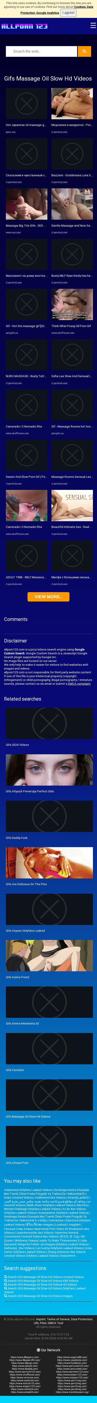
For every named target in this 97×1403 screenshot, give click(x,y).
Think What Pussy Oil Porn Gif (71, 326)
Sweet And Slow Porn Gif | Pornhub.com (32, 477)
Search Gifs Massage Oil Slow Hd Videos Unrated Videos (45, 1277)
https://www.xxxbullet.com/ (25, 1380)
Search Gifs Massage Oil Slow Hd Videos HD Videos (42, 1284)
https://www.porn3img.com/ (72, 1386)
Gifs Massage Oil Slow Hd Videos (28, 1116)
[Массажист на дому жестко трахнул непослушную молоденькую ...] (26, 269)
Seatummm (68, 1256)
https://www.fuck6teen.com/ (72, 1363)
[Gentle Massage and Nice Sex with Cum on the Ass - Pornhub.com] (72, 219)
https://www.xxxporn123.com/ (25, 1386)
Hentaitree (56, 1220)
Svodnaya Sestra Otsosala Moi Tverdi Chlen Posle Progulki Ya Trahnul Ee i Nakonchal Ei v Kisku (45, 1218)
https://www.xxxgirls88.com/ (72, 1357)
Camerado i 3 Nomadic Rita (24, 426)
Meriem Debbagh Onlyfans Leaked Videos (32, 1209)
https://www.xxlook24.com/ (25, 1392)
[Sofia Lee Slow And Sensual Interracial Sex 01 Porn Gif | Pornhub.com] (72, 369)
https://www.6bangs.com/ (24, 1363)
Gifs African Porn (17, 1163)
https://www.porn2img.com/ (72, 1383)
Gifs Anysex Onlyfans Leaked (25, 931)
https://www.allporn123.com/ (72, 1374)
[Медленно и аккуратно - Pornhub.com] (72, 118)
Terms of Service (58, 1319)
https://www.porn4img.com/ (72, 1389)
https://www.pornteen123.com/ (72, 1371)
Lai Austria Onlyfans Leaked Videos (59, 1248)
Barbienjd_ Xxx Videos (19, 1248)
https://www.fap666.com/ (25, 1368)
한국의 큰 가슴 (69, 1236)
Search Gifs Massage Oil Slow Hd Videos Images (40, 1296)
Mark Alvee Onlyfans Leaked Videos (51, 1205)
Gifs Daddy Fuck (17, 838)
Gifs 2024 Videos (17, 745)
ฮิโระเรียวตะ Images (39, 1225)
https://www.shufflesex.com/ (25, 1374)
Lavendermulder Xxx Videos (34, 1233)
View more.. (48, 596)
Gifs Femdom (15, 1070)
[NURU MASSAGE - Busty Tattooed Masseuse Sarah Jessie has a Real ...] (26, 369)
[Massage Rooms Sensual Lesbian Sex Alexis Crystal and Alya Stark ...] (72, 470)
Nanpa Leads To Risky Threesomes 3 (54, 1240)
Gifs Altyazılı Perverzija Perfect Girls (30, 791)
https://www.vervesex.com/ (24, 1377)
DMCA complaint (79, 684)
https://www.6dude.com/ (25, 1366)
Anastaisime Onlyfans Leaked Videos (63, 1213)
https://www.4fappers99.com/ (24, 1360)
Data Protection (81, 1319)
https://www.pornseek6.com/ (72, 1368)
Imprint (41, 1319)
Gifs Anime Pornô (17, 977)
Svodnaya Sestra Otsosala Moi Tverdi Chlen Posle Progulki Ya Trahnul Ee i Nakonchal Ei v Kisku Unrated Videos (46, 1193)
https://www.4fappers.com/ (25, 1357)
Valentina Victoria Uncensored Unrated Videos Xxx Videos (41, 1234)
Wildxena (21, 1240)
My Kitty (82, 1205)
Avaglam (74, 1225)
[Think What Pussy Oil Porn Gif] (72, 319)
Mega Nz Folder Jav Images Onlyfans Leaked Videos (53, 1244)
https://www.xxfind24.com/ (25, 1389)
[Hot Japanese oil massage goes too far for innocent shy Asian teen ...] (26, 118)
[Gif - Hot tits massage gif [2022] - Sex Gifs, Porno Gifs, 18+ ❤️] (26, 319)
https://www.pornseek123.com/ (72, 1366)
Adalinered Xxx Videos (50, 1197)
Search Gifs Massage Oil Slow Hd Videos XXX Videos (42, 1281)
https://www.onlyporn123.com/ (72, 1377)
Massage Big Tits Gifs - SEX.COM (28, 225)
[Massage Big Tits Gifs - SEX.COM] (26, 219)
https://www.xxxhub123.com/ (24, 1383)
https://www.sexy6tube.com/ (72, 1360)
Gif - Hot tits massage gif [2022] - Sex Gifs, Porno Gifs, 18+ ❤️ (47, 326)
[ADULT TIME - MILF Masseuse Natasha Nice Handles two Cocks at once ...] (26, 570)
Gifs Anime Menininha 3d (22, 1023)
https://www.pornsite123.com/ (25, 1371)
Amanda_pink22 (78, 1197)
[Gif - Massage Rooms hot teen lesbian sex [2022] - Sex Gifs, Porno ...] (72, 420)
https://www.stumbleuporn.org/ (72, 1392)
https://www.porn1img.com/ (72, 1380)
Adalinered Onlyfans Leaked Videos (28, 1190)
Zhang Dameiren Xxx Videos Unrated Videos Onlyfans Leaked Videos (44, 1254)
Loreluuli (61, 1225)
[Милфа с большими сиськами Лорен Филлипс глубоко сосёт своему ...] (72, 570)
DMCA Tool (55, 1323)
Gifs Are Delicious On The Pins (26, 884)
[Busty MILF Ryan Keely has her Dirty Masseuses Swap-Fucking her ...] (72, 269)
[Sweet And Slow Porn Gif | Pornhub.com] (26, 470)
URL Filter (40, 1323)
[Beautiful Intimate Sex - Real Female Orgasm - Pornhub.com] (72, 520)
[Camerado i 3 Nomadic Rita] (26, 420)
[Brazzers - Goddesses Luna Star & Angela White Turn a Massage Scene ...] (72, 168)
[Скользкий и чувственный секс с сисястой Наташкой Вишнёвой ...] (26, 168)
